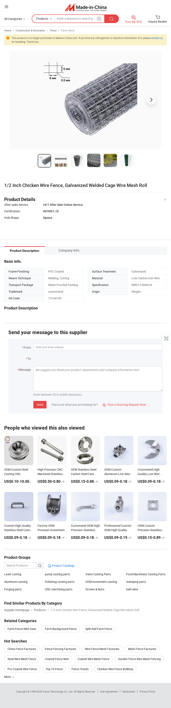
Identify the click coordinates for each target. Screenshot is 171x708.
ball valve (132, 589)
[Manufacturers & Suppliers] (86, 7)
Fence (53, 30)
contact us (157, 38)
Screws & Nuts (95, 589)
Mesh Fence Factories (142, 649)
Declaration (128, 691)
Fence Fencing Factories (60, 649)
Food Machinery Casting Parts (145, 574)
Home (7, 30)
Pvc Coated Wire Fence (22, 669)
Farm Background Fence (61, 629)
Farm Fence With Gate (22, 629)
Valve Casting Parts (98, 574)
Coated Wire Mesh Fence (93, 659)
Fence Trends (80, 669)
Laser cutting (12, 574)
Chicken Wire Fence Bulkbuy (115, 669)
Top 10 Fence (54, 669)
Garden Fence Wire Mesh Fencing (139, 659)
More (7, 677)
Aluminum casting (16, 582)
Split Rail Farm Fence (98, 629)
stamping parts (136, 582)
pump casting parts (57, 574)
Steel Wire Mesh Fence (22, 659)
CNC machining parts (58, 589)
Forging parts (13, 589)
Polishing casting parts (59, 582)
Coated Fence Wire (57, 659)
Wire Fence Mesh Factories (102, 649)
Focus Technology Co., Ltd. (58, 691)
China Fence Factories (22, 649)
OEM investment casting (101, 582)
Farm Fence (67, 30)
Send (40, 405)
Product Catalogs (63, 566)
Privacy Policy (147, 691)
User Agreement (109, 691)
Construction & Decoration (30, 30)
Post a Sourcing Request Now (124, 405)
